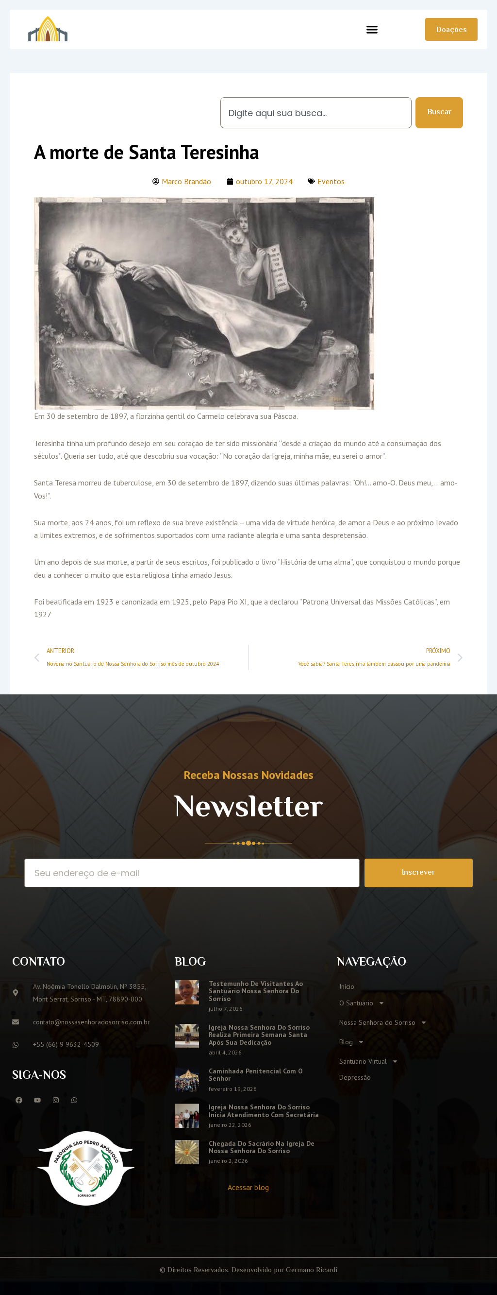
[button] (372, 29)
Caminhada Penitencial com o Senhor (256, 1075)
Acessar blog (248, 1187)
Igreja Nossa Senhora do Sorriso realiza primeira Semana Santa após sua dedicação (259, 1035)
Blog (346, 1041)
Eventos (331, 181)
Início (346, 986)
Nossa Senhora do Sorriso (377, 1022)
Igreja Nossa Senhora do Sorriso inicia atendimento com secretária (264, 1111)
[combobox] (316, 112)
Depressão (355, 1077)
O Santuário (356, 1003)
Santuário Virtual (363, 1061)
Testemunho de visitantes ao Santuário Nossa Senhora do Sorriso (256, 991)
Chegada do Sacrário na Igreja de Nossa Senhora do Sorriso (262, 1147)
